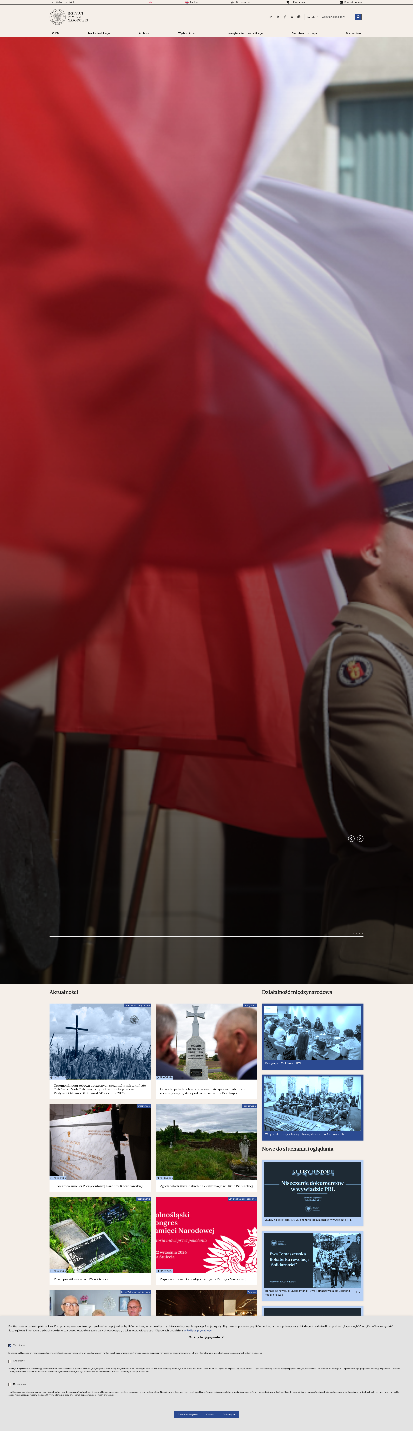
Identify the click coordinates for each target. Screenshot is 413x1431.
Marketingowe (19, 1384)
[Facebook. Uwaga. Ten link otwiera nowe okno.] (284, 17)
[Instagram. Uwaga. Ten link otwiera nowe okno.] (299, 17)
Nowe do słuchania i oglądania (297, 1203)
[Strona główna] (58, 17)
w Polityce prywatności (198, 1330)
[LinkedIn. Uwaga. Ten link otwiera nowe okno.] (270, 17)
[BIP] (149, 2)
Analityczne (19, 1361)
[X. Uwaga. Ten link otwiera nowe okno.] (292, 17)
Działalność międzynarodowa (297, 1047)
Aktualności (64, 1047)
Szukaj (358, 17)
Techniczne (19, 1345)
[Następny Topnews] (351, 885)
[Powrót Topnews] (360, 885)
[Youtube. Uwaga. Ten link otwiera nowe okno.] (278, 17)
